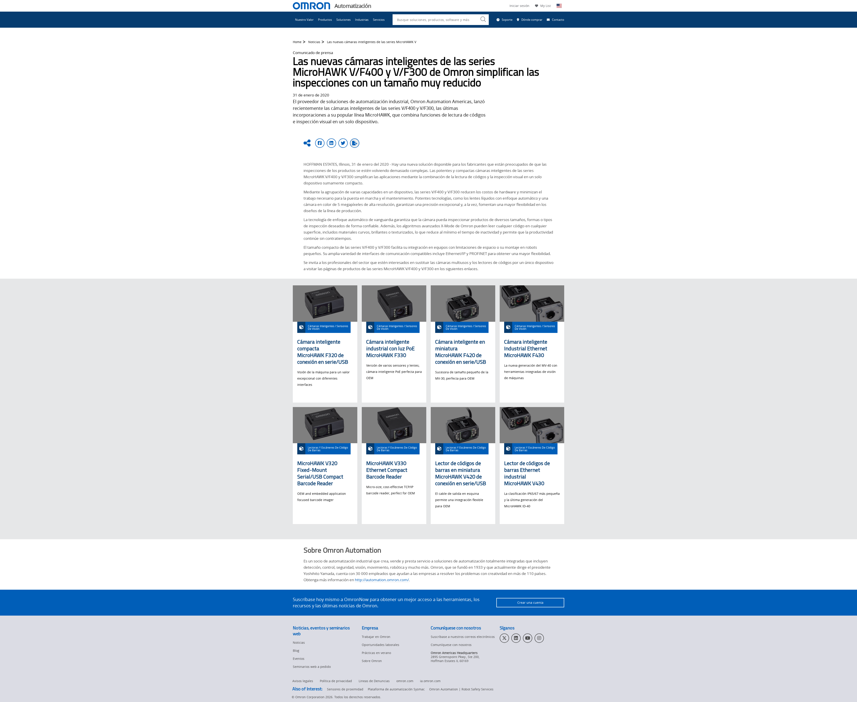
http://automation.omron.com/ (382, 579)
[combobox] (441, 19)
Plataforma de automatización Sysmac (396, 689)
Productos (325, 20)
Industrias (361, 20)
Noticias (314, 42)
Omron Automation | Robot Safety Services (461, 689)
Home (297, 42)
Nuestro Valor (304, 20)
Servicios (379, 20)
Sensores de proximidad (345, 689)
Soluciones (343, 20)
